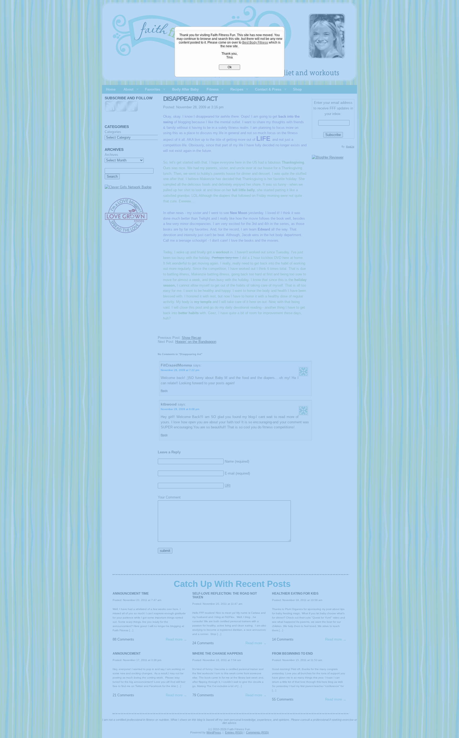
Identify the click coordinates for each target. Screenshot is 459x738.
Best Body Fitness (255, 42)
